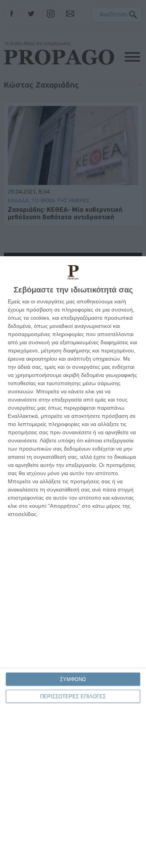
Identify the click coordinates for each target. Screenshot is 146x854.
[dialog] (73, 555)
